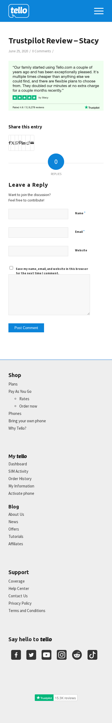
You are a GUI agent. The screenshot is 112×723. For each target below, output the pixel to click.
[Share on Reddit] (28, 142)
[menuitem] (96, 11)
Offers (13, 529)
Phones (14, 413)
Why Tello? (17, 428)
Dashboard (17, 463)
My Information (21, 486)
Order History (20, 478)
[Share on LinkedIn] (23, 142)
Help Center (18, 588)
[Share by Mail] (32, 142)
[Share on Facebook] (10, 142)
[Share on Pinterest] (19, 142)
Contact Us (18, 595)
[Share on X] (13, 142)
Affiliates (15, 543)
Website (81, 250)
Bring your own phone (27, 420)
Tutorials (15, 536)
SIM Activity (18, 471)
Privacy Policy (20, 603)
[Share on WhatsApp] (16, 142)
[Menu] (96, 11)
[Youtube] (46, 655)
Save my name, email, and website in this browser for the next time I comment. (52, 271)
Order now (28, 406)
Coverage (16, 581)
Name (80, 213)
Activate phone (21, 493)
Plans (13, 384)
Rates (24, 398)
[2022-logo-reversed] (46, 11)
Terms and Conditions (26, 610)
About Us (16, 514)
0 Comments (41, 51)
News (13, 521)
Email (80, 231)
